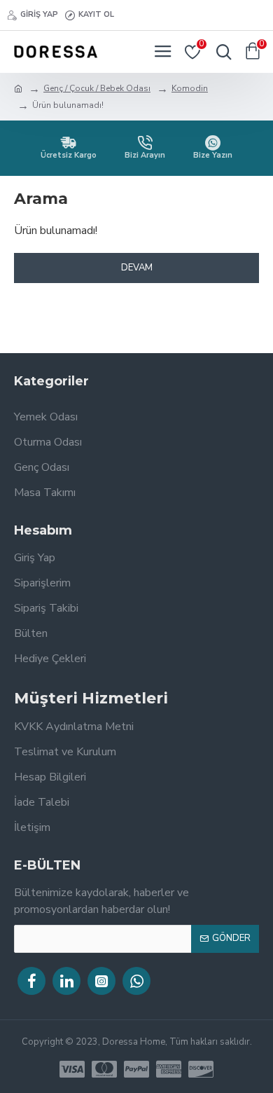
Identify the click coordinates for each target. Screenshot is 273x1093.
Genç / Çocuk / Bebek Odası (96, 88)
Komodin (190, 88)
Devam (137, 267)
